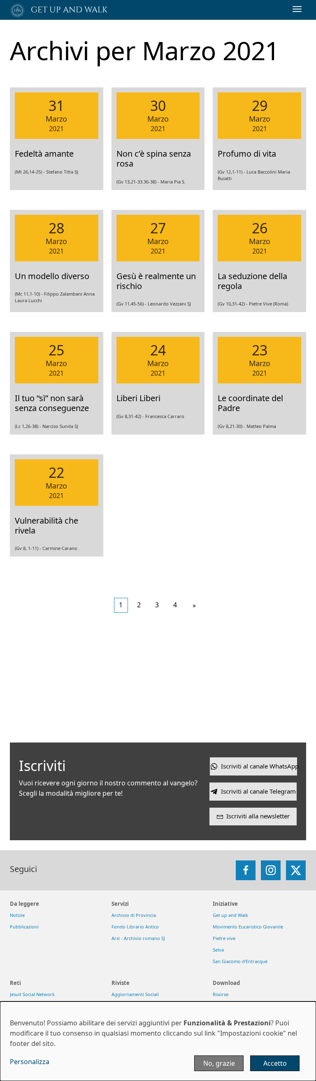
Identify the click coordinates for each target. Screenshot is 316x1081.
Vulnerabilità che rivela (46, 525)
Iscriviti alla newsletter (258, 816)
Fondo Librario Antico (135, 927)
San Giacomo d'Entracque (240, 961)
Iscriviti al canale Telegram (258, 791)
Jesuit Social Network (32, 994)
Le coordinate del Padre (250, 403)
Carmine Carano (59, 548)
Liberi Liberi (138, 398)
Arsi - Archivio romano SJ (138, 938)
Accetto (275, 1063)
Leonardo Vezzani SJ (169, 304)
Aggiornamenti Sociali (135, 994)
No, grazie (219, 1063)
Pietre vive (224, 938)
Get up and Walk (230, 915)
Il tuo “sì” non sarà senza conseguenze (52, 403)
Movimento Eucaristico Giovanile (248, 927)
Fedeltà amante (44, 153)
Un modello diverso (52, 276)
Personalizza (29, 1061)
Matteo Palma (261, 426)
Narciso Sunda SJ (60, 426)
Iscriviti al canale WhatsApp (259, 766)
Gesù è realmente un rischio (156, 280)
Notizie (17, 915)
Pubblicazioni (24, 927)
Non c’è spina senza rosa (153, 158)
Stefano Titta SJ (62, 172)
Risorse (220, 994)
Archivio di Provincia (134, 915)
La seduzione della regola (252, 280)
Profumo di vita (247, 153)
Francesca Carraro (164, 416)
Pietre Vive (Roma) (268, 304)
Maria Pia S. (173, 182)
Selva (218, 950)
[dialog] (158, 1041)
